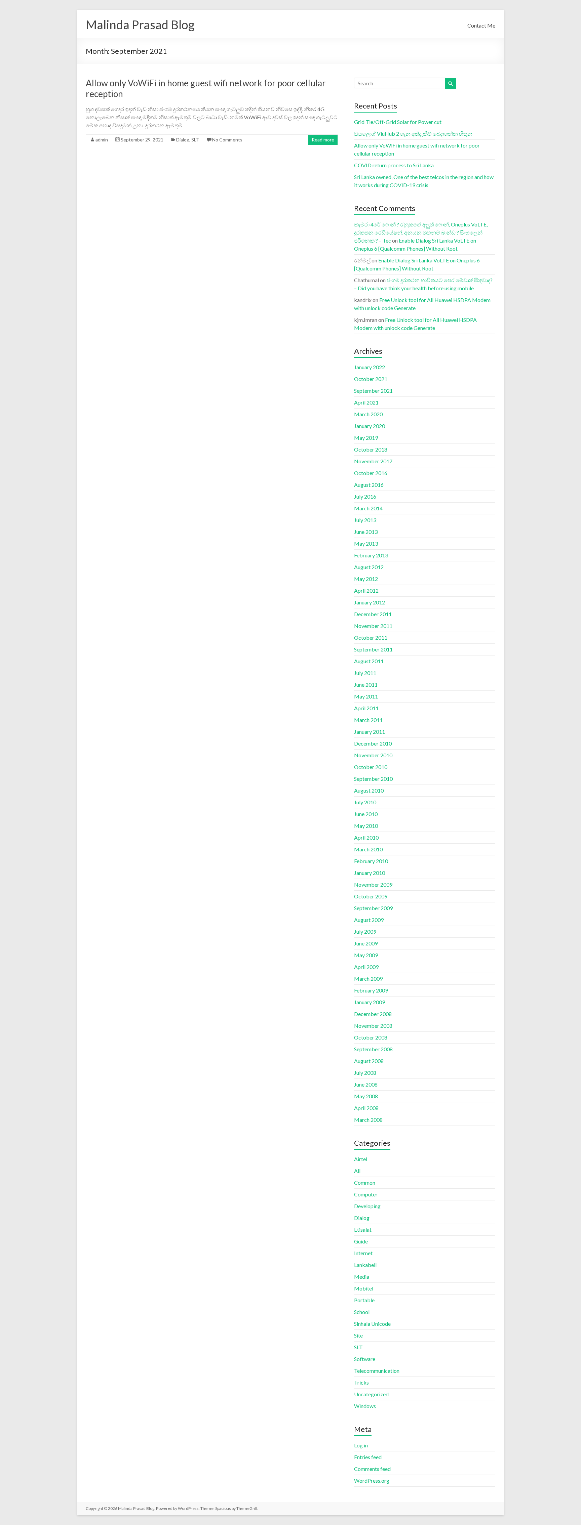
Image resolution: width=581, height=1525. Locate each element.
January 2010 (369, 873)
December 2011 (373, 614)
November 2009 (373, 884)
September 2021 (373, 390)
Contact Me (481, 25)
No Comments (227, 139)
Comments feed (372, 1469)
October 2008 (370, 1037)
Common (364, 1182)
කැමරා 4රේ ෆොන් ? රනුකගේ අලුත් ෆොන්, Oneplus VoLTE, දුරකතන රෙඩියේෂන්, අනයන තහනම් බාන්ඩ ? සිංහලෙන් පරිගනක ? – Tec (421, 232)
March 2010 (368, 849)
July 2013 (365, 520)
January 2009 (369, 1002)
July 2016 (365, 496)
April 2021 (366, 402)
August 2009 (369, 920)
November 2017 (373, 461)
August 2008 (369, 1061)
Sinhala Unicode (372, 1323)
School (362, 1312)
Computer (366, 1194)
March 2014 (368, 508)
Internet (363, 1253)
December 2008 (373, 1014)
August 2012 (369, 567)
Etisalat (363, 1229)
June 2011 (366, 684)
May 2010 (366, 825)
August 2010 (369, 790)
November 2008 (373, 1025)
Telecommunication (376, 1370)
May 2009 (366, 955)
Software (364, 1359)
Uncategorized (371, 1394)
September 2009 (373, 908)
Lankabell (365, 1265)
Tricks (361, 1382)
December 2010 (373, 743)
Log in (361, 1445)
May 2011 (366, 696)
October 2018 (370, 449)
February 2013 (371, 555)
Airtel (360, 1159)
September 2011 (373, 649)
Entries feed (368, 1457)
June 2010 (366, 814)
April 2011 (366, 708)
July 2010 (365, 802)
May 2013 (366, 543)
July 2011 (365, 673)
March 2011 (368, 720)
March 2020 (368, 414)
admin (101, 139)
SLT (195, 139)
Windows (365, 1406)
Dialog (182, 139)
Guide (361, 1241)
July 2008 (365, 1072)
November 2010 (373, 755)
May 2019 (366, 437)
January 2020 (369, 426)
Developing (367, 1206)
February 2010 (371, 861)
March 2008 (368, 1119)
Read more (323, 139)
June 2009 (366, 943)
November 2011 (373, 626)
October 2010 (370, 767)
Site (358, 1335)
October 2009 (370, 896)
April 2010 (366, 837)
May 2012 (366, 579)
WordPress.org (371, 1480)
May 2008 (366, 1096)
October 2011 (370, 637)
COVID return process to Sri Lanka (394, 165)
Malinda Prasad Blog (140, 24)
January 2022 (369, 367)
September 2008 (373, 1049)
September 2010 (373, 778)
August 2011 (369, 661)
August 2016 (369, 484)
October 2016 (370, 473)
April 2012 (366, 590)
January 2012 (369, 602)
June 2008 (366, 1084)
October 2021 (370, 379)
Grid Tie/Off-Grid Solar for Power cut (397, 122)
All (357, 1171)
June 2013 (366, 531)
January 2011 (369, 731)
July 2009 (365, 931)
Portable (364, 1300)
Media (361, 1276)
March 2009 (368, 978)
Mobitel (363, 1288)
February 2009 (371, 990)
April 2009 (366, 967)
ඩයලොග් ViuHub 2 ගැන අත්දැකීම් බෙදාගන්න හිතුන (413, 133)
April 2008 (366, 1108)
